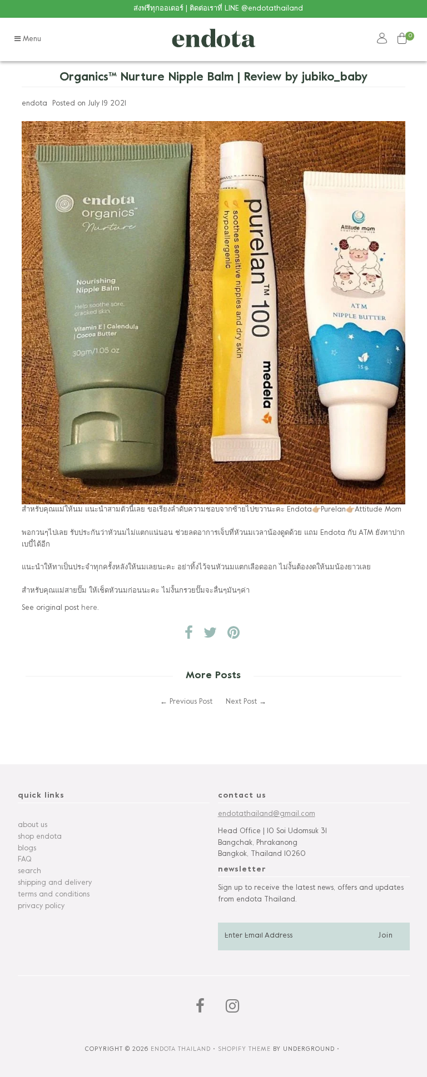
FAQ (24, 859)
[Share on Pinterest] (233, 636)
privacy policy (41, 906)
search (29, 871)
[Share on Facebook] (189, 636)
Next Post (241, 702)
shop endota (40, 837)
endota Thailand (181, 1049)
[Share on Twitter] (210, 636)
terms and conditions (54, 894)
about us (32, 825)
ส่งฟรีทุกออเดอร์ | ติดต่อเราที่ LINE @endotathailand (218, 9)
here (89, 608)
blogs (27, 848)
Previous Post (191, 702)
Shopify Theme (244, 1049)
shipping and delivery (55, 883)
